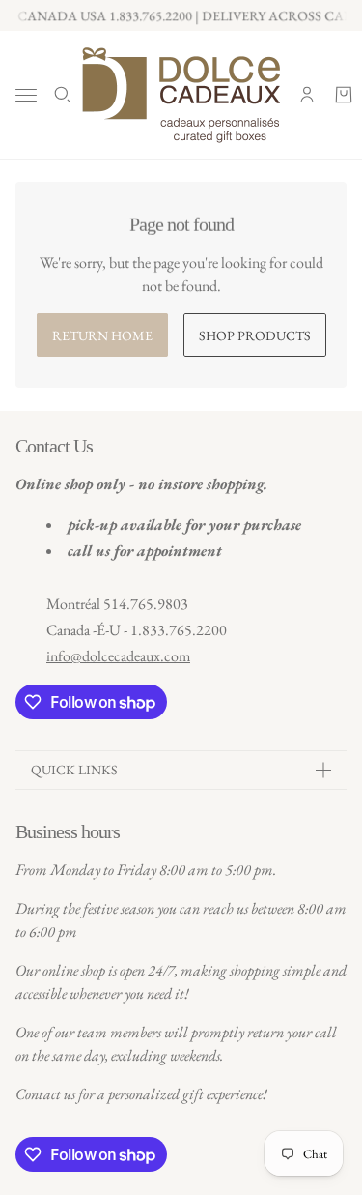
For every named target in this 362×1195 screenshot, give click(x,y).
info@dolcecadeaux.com (118, 656)
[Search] (62, 94)
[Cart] (343, 94)
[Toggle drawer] (26, 95)
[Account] (307, 94)
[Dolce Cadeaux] (181, 94)
